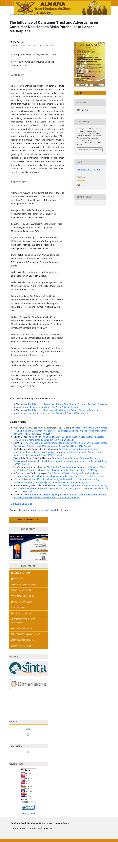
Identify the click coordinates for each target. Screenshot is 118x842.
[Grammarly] (28, 734)
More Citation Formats (89, 149)
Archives (22, 14)
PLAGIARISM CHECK (22, 628)
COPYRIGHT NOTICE (23, 613)
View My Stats (28, 813)
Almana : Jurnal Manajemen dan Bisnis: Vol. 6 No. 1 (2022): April (44, 439)
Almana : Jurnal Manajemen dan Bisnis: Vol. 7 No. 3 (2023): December (47, 407)
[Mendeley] (29, 728)
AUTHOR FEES (20, 607)
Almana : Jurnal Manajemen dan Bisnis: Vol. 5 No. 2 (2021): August (59, 446)
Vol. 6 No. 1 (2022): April (41, 14)
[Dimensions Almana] (28, 684)
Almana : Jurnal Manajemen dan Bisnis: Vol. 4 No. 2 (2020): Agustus (56, 482)
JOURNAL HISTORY (22, 645)
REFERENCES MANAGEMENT (26, 634)
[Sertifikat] (28, 547)
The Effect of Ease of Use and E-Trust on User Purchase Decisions (73, 436)
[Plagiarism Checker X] (27, 728)
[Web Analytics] (28, 807)
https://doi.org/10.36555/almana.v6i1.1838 (36, 54)
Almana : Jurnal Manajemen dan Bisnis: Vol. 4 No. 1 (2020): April (69, 470)
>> (31, 503)
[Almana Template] (28, 752)
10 (26, 503)
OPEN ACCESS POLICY (23, 640)
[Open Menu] (9, 3)
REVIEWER (18, 578)
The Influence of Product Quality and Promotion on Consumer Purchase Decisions (67, 404)
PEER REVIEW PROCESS (24, 584)
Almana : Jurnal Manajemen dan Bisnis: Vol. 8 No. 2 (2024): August (56, 413)
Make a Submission (28, 520)
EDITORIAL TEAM (22, 572)
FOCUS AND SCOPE (22, 590)
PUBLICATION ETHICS (23, 596)
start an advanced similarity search (40, 510)
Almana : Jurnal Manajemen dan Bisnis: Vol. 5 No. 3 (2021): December (70, 476)
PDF (80, 93)
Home (12, 14)
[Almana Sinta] (28, 668)
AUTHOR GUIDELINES (23, 601)
